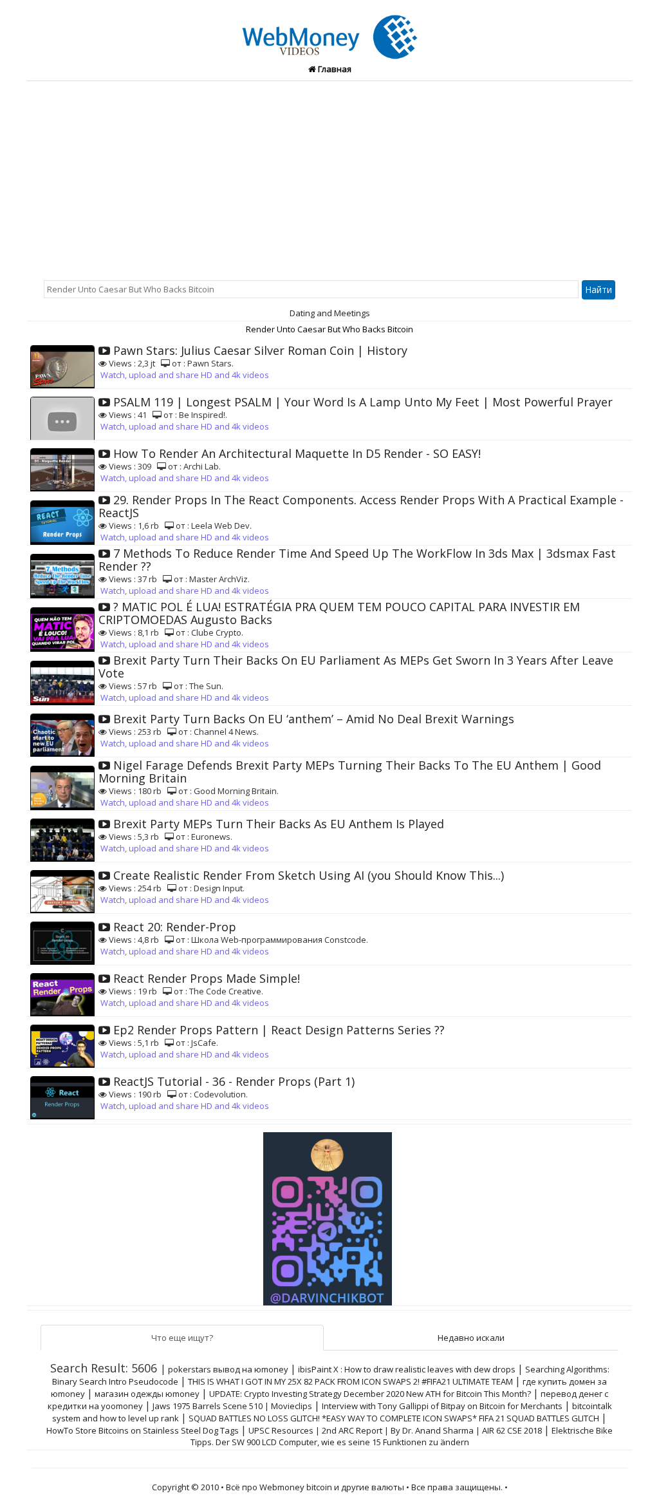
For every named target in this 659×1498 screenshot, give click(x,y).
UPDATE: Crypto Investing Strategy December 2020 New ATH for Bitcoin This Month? (370, 1393)
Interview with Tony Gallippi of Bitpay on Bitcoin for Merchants (442, 1406)
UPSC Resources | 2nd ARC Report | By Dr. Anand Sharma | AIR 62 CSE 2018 (395, 1430)
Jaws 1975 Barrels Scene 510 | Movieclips (232, 1406)
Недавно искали (471, 1337)
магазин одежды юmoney (147, 1393)
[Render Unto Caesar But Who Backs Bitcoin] (330, 29)
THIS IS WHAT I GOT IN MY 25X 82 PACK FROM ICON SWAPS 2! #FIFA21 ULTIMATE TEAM (350, 1381)
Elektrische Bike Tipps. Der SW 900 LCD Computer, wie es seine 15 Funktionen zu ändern (401, 1436)
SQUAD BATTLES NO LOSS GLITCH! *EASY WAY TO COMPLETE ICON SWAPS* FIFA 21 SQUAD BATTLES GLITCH (394, 1418)
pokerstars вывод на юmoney (228, 1369)
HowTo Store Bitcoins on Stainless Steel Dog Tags (142, 1430)
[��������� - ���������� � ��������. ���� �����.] (329, 1214)
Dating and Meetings (330, 313)
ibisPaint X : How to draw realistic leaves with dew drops (406, 1369)
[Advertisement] (329, 178)
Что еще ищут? (182, 1337)
